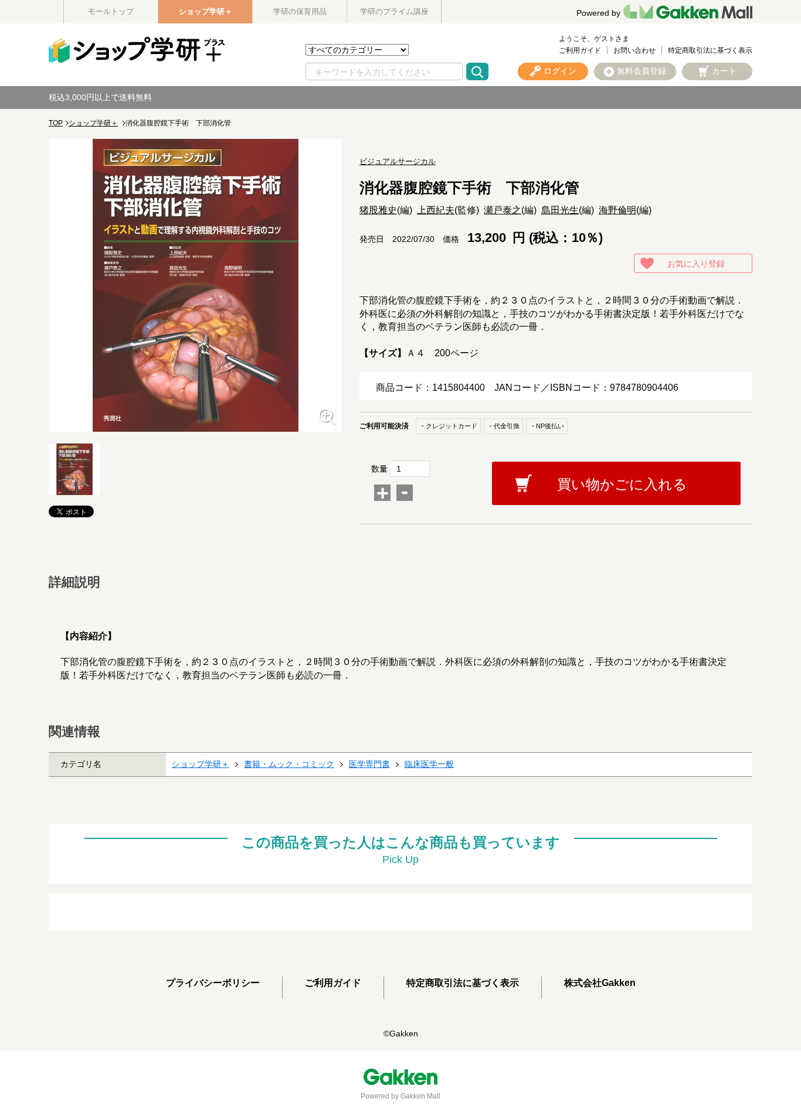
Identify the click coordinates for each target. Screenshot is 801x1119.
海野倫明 (617, 210)
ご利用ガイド (580, 50)
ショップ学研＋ (205, 11)
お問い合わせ (634, 50)
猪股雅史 (378, 210)
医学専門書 (369, 764)
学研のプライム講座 (394, 11)
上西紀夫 (435, 210)
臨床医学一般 (429, 764)
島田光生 (560, 210)
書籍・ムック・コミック (289, 764)
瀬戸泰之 (502, 210)
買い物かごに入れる (622, 484)
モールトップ (111, 11)
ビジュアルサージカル (397, 161)
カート (724, 71)
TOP (56, 123)
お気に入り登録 (696, 263)
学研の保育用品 (300, 11)
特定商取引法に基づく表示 (710, 50)
